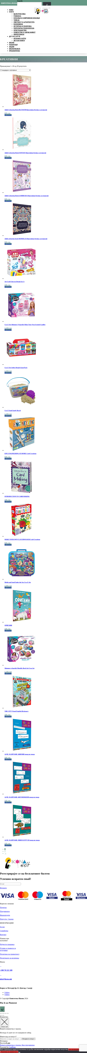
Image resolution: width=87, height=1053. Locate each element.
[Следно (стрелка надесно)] (3, 1015)
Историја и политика (22, 26)
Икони (11, 42)
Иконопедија (14, 49)
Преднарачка (14, 51)
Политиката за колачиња (9, 958)
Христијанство (20, 30)
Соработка (4, 931)
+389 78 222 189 (6, 970)
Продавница (5, 911)
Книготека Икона (9, 3)
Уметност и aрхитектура (24, 22)
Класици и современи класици (27, 18)
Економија (18, 24)
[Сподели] (5, 1013)
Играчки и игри (20, 38)
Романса (17, 16)
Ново (11, 10)
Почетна (3, 907)
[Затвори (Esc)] (8, 1013)
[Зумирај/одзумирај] (1, 1013)
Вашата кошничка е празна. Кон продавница (17, 1045)
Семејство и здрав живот (24, 32)
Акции (11, 47)
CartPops (12, 1047)
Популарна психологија (24, 28)
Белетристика (19, 14)
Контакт (3, 935)
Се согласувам (74, 1049)
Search (19, 1)
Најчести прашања (7, 944)
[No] (19, 1052)
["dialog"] (43, 1032)
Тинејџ (16, 20)
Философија (19, 34)
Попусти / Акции (6, 919)
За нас (2, 927)
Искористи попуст (28, 1039)
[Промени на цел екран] (3, 1013)
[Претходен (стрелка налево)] (1, 1015)
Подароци (13, 45)
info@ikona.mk (6, 979)
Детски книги (19, 40)
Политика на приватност (9, 954)
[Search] (47, 5)
